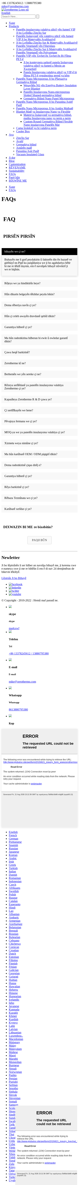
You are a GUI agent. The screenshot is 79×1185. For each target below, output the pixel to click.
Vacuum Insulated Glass (30, 154)
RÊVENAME (17, 167)
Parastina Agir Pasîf (27, 151)
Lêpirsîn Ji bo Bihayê (13, 578)
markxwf (14, 628)
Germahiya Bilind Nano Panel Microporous (49, 98)
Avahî (19, 141)
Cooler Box (23, 131)
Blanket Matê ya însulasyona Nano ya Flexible (43, 111)
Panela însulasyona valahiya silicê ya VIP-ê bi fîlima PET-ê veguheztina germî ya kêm (50, 74)
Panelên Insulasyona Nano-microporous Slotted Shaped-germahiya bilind (47, 93)
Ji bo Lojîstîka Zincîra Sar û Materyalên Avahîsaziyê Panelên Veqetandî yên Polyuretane (46, 51)
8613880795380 (18, 709)
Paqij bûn (14, 177)
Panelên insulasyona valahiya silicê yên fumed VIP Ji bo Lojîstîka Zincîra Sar (45, 31)
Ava (11, 134)
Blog (12, 160)
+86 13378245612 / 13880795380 (29, 653)
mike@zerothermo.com (22, 681)
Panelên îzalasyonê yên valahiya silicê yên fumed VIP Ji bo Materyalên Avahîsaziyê (44, 38)
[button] (39, 540)
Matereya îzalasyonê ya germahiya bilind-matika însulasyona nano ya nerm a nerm (48, 116)
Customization (17, 164)
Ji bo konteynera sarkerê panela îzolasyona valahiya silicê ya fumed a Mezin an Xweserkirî (48, 65)
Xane (12, 22)
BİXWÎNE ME (18, 180)
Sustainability (16, 170)
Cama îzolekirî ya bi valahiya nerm (36, 128)
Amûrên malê (24, 147)
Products (14, 26)
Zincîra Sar (22, 137)
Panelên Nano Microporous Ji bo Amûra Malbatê (44, 108)
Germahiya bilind (26, 144)
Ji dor (12, 157)
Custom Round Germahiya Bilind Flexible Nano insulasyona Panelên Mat (48, 123)
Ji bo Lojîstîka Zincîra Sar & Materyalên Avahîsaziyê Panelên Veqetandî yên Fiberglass (47, 44)
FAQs (12, 174)
